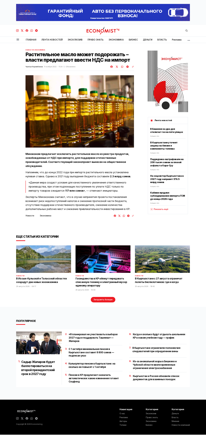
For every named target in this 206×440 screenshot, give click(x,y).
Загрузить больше (103, 299)
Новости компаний (181, 425)
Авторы (123, 421)
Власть (175, 417)
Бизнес (149, 425)
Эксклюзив (151, 413)
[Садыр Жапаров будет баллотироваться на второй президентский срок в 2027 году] (39, 342)
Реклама (124, 417)
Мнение (175, 421)
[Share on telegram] (127, 67)
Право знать (152, 417)
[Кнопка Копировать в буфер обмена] (132, 67)
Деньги (175, 413)
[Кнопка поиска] (186, 30)
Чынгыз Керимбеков (34, 67)
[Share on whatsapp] (121, 67)
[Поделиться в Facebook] (112, 67)
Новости (30, 50)
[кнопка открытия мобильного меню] (17, 40)
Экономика (39, 50)
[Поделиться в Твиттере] (116, 67)
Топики (123, 425)
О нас (122, 413)
